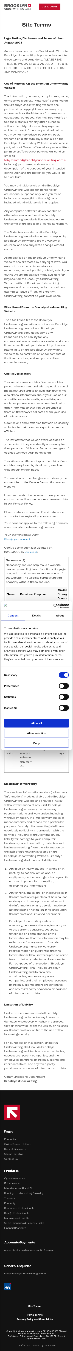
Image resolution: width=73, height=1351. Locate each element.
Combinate (49, 1345)
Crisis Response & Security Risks (24, 1223)
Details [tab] (36, 615)
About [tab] (60, 615)
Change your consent (17, 539)
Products (10, 1139)
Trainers (9, 1198)
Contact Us (11, 1159)
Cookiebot (31, 552)
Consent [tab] (13, 615)
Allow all (36, 723)
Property (10, 1203)
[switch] (64, 686)
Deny (36, 743)
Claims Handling (13, 1154)
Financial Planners (15, 1228)
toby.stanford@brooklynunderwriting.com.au (35, 160)
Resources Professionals (19, 1208)
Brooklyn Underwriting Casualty (23, 1193)
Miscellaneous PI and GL (18, 1188)
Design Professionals (16, 1213)
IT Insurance (11, 1183)
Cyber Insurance (14, 1178)
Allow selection (36, 733)
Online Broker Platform (18, 1144)
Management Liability (17, 1218)
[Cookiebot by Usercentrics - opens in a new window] (53, 605)
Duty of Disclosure (15, 1149)
